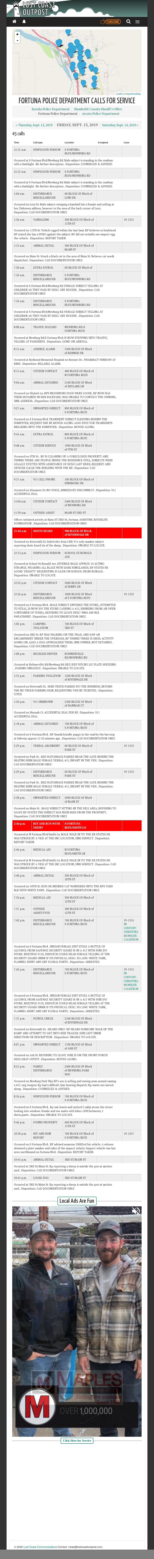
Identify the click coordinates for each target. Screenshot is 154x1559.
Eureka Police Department (51, 109)
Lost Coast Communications (40, 1547)
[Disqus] (77, 1492)
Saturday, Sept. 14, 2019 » (120, 125)
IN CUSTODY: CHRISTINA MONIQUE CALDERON (131, 931)
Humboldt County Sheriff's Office (98, 109)
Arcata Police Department (100, 114)
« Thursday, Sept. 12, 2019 (34, 125)
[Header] (77, 8)
